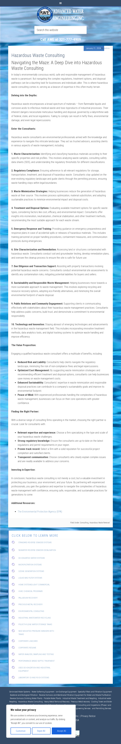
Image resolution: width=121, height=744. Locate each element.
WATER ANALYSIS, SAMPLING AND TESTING (36, 654)
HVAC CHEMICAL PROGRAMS (30, 591)
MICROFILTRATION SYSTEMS (30, 564)
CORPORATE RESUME (27, 647)
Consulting (84, 523)
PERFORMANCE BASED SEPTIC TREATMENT (36, 661)
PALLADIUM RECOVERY (28, 598)
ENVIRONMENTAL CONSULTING (31, 611)
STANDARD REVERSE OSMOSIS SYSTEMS (35, 542)
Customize (20, 731)
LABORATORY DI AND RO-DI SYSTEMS (33, 677)
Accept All (61, 731)
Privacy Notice (88, 716)
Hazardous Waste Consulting (38, 55)
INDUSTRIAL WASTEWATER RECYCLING (34, 618)
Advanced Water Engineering (60, 14)
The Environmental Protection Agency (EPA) (40, 511)
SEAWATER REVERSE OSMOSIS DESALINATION (37, 550)
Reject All (41, 731)
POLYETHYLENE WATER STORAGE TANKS (35, 624)
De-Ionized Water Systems (20, 692)
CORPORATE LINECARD (28, 641)
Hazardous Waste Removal (99, 523)
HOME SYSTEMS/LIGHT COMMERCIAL (34, 584)
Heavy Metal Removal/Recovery (56, 701)
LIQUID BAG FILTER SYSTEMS (30, 578)
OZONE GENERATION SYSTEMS (31, 571)
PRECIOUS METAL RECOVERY (30, 604)
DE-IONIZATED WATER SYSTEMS (31, 558)
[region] (41, 721)
